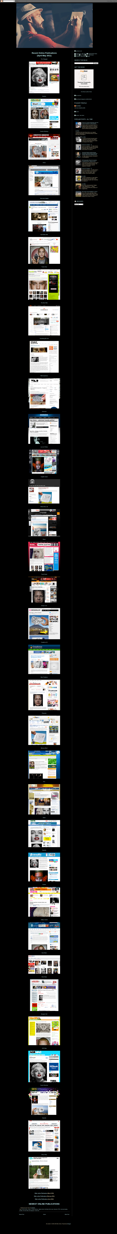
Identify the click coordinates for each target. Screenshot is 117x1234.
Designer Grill (44, 1014)
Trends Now (44, 266)
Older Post (67, 1214)
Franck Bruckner (44, 1085)
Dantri (44, 817)
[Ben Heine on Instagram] (83, 99)
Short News (44, 976)
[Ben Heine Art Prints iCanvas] (77, 95)
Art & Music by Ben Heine (86, 91)
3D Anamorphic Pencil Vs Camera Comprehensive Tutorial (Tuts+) (89, 161)
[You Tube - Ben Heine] (81, 55)
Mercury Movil (44, 748)
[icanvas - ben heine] (79, 115)
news (52, 1209)
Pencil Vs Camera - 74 (87, 144)
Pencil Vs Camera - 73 (87, 168)
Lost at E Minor (44, 447)
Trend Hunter (44, 574)
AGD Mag (44, 1048)
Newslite (44, 850)
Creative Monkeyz (44, 131)
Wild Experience (44, 375)
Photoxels (44, 713)
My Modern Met (44, 234)
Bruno (44, 539)
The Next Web (44, 302)
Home (44, 1214)
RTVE (44, 162)
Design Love (44, 605)
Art (22, 1209)
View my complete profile (79, 108)
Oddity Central (44, 919)
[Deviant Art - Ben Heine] (80, 56)
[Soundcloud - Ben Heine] (80, 53)
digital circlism (41, 1209)
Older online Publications (41, 1193)
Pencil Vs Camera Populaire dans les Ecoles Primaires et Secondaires (90, 123)
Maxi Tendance (44, 677)
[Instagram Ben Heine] (92, 53)
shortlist (20, 1210)
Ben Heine (25, 1209)
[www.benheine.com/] (78, 51)
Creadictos (43, 642)
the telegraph (31, 1210)
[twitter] (88, 56)
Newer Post (21, 1214)
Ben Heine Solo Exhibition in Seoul (89, 191)
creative (29, 1209)
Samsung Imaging (44, 198)
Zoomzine (44, 411)
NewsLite (55, 1209)
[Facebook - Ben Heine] (76, 55)
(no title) (77, 131)
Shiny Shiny (44, 1154)
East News (44, 952)
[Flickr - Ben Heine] (89, 55)
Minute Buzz (43, 506)
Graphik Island (44, 476)
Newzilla (44, 1118)
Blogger (69, 1223)
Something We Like (44, 338)
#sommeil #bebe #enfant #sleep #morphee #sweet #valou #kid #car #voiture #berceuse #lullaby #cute (89, 153)
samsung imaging (64, 1209)
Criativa (44, 884)
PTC (44, 781)
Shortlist (44, 96)
